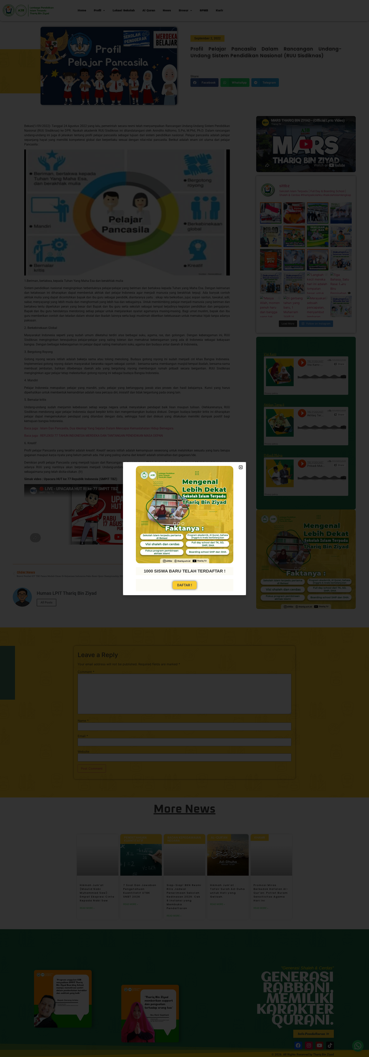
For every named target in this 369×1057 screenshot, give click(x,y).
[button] (240, 467)
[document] (184, 528)
